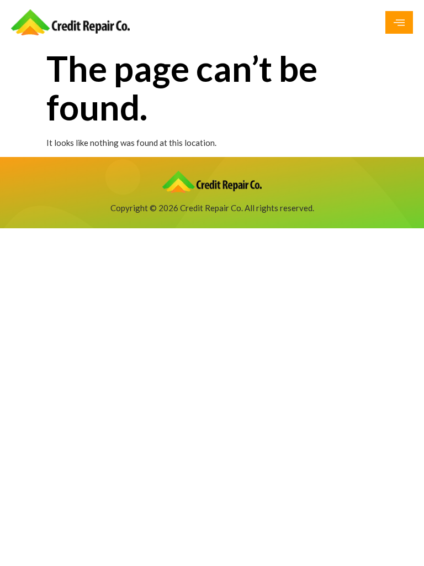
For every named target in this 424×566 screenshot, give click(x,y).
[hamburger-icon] (399, 22)
